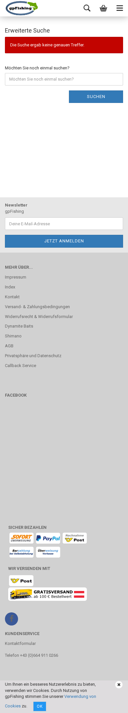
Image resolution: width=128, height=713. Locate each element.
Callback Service (20, 365)
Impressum (15, 277)
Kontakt (12, 296)
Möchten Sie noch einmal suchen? (37, 67)
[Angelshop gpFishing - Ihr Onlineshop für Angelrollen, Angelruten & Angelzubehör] (21, 8)
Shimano (13, 335)
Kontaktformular (20, 643)
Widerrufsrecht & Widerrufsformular (39, 316)
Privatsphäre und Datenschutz (33, 355)
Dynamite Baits (19, 326)
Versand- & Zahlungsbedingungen (37, 306)
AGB (9, 345)
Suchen (96, 96)
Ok (40, 706)
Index (10, 286)
